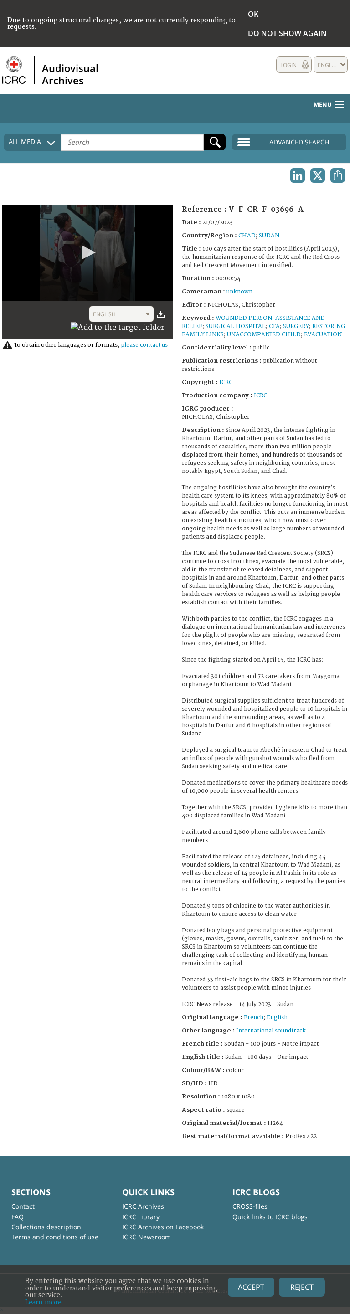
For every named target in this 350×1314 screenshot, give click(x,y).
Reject (302, 1287)
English (277, 1017)
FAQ (17, 1216)
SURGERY (296, 326)
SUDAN (269, 235)
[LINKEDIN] (297, 175)
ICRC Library (141, 1216)
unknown (239, 291)
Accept (251, 1287)
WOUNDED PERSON (244, 318)
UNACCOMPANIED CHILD (264, 334)
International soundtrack (271, 1030)
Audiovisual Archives (70, 74)
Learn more (43, 1302)
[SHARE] (337, 175)
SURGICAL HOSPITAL (236, 326)
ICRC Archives (143, 1206)
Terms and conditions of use (54, 1236)
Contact (23, 1206)
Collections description (46, 1226)
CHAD (247, 235)
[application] (87, 253)
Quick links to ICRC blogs (270, 1216)
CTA (274, 326)
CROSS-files (250, 1206)
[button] (87, 252)
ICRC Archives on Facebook (163, 1226)
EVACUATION (323, 334)
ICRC (225, 382)
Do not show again (287, 33)
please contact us (144, 345)
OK (253, 14)
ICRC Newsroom (146, 1236)
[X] (317, 175)
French (253, 1017)
